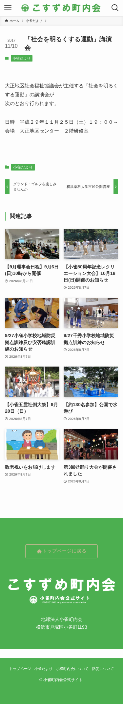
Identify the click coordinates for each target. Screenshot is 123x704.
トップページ (20, 669)
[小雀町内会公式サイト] (61, 8)
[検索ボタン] (115, 8)
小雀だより (21, 58)
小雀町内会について (72, 669)
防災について (103, 669)
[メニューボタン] (8, 8)
